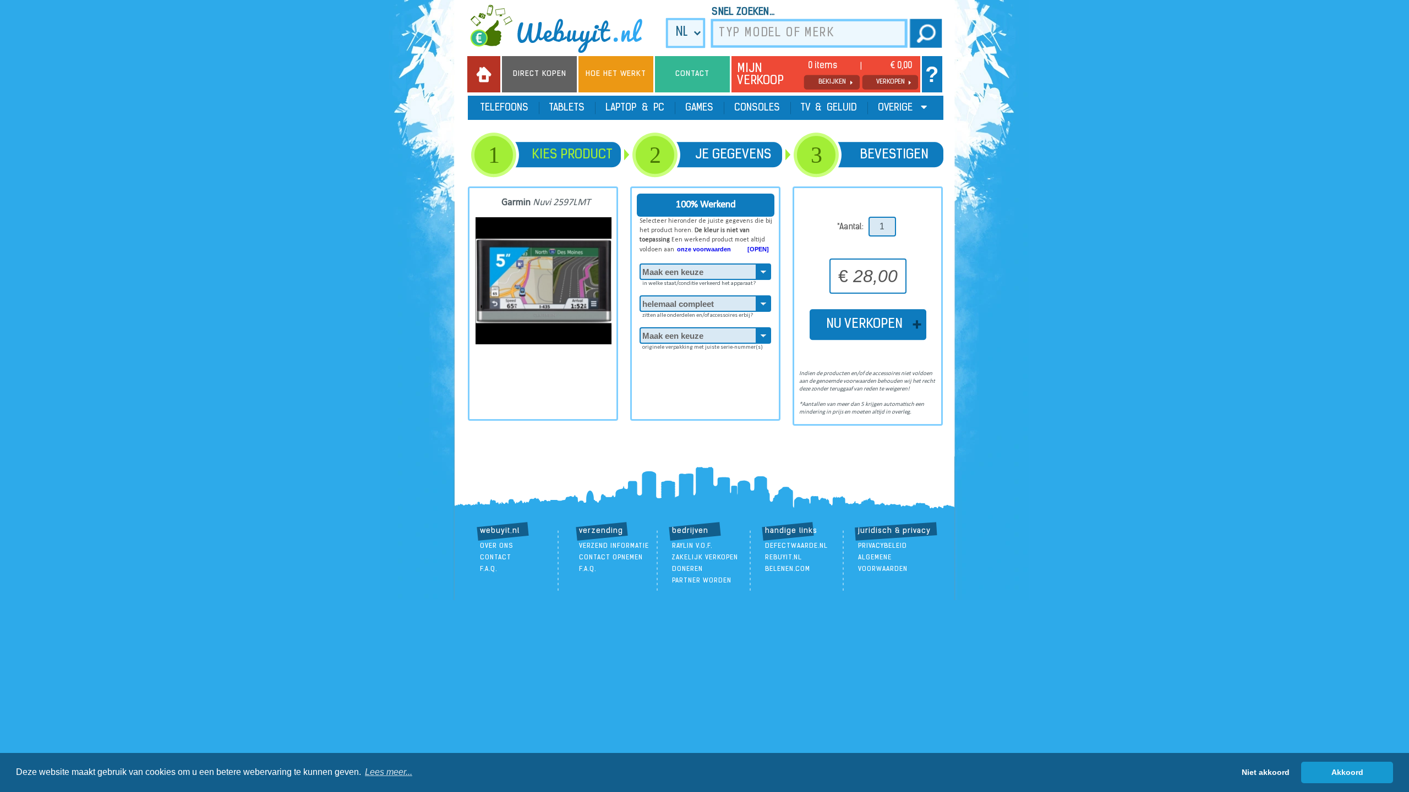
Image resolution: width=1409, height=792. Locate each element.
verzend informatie (614, 546)
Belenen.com (787, 569)
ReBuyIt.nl (783, 557)
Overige (896, 108)
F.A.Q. (488, 569)
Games (699, 108)
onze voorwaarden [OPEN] (723, 249)
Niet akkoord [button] (1266, 772)
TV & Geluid (828, 108)
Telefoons (504, 108)
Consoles (757, 108)
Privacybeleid (882, 546)
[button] (388, 772)
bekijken (832, 82)
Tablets (567, 108)
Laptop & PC (635, 108)
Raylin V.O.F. (692, 546)
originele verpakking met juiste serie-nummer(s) (702, 347)
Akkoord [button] (1347, 772)
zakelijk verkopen (705, 557)
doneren (687, 569)
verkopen (890, 82)
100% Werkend (706, 205)
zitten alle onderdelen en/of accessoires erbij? (697, 315)
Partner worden (701, 581)
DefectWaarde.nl (796, 546)
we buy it (563, 28)
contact (495, 557)
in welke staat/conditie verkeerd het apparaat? (699, 283)
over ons (497, 546)
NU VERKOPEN (867, 324)
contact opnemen (611, 557)
